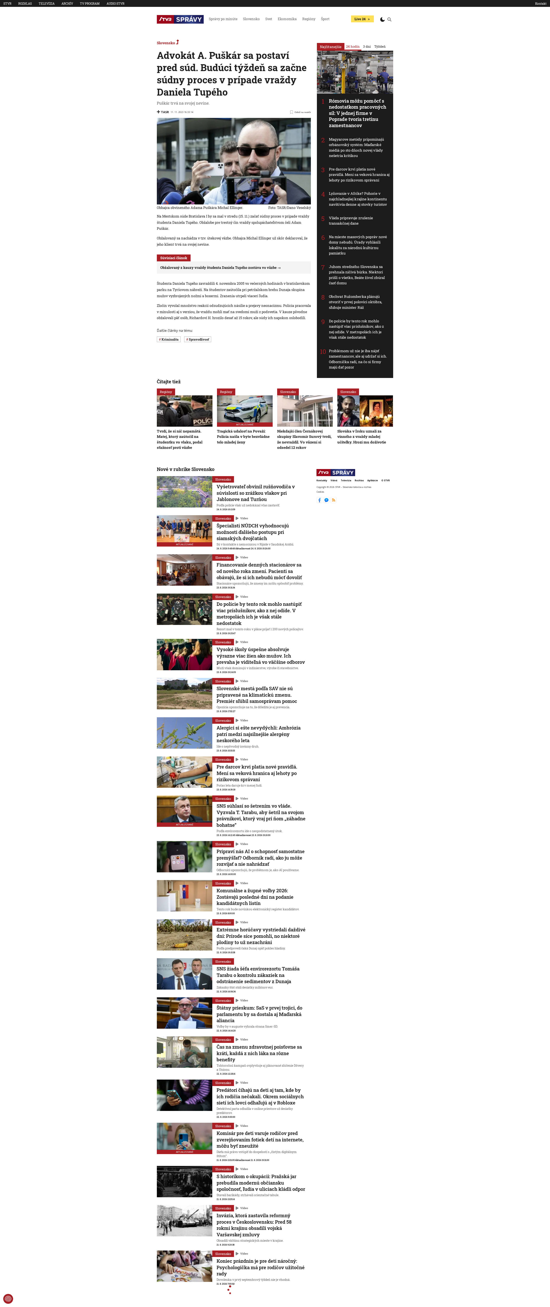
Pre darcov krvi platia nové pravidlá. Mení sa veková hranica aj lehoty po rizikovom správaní (359, 175)
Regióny (308, 19)
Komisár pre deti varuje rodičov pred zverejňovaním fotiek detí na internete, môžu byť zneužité (260, 1139)
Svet (268, 19)
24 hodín (353, 46)
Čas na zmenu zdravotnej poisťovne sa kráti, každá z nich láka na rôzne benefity (259, 1053)
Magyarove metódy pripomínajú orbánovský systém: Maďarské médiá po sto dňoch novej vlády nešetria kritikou (356, 147)
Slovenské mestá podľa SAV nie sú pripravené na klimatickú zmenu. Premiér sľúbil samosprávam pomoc (257, 694)
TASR (165, 112)
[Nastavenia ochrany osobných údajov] (8, 1299)
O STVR (385, 480)
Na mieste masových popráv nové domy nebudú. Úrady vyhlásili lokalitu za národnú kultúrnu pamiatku (358, 245)
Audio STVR (115, 4)
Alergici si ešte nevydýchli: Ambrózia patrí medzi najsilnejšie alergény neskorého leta (259, 734)
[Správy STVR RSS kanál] (333, 502)
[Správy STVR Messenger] (326, 502)
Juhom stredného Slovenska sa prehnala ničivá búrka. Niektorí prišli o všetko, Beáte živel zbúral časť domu (357, 275)
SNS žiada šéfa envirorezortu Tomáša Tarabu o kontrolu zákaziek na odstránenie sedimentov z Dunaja (258, 975)
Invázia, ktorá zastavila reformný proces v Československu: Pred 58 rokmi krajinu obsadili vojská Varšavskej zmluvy (254, 1225)
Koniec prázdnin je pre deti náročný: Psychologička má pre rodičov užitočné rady (261, 1267)
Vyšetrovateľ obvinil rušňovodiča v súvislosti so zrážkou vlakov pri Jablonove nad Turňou (256, 492)
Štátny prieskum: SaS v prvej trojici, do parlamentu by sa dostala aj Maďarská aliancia (259, 1014)
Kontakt (541, 4)
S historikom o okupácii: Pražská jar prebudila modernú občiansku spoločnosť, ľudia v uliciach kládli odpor (261, 1182)
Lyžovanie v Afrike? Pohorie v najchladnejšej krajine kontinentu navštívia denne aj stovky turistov (358, 199)
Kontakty (321, 480)
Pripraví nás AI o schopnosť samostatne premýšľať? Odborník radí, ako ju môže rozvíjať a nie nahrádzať (261, 857)
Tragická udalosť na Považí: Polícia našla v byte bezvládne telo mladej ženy (243, 436)
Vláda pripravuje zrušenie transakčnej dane (351, 220)
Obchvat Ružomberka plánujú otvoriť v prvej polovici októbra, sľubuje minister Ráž (355, 302)
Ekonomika (287, 19)
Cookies (320, 492)
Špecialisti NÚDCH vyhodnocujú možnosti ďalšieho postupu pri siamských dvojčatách (253, 531)
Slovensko (251, 19)
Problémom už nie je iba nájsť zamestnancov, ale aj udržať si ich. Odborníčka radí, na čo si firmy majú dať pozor (358, 359)
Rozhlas (25, 4)
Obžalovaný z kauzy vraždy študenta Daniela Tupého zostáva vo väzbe (218, 267)
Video (244, 518)
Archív (67, 4)
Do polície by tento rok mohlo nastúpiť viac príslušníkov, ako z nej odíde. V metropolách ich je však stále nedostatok (356, 329)
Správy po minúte (223, 19)
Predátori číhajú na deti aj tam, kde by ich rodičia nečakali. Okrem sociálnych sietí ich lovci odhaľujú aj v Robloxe (260, 1096)
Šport (325, 19)
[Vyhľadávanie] (389, 19)
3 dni (367, 46)
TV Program (90, 4)
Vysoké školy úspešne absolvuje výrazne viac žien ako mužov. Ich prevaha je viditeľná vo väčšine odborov (261, 655)
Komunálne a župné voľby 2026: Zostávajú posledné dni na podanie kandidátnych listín (255, 896)
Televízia (47, 4)
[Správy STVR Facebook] (320, 502)
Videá (334, 480)
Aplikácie (372, 480)
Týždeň (380, 46)
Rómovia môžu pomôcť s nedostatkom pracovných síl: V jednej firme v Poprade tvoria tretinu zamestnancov (357, 113)
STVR (7, 4)
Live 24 (359, 19)
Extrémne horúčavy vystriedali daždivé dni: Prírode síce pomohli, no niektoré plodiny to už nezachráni (261, 935)
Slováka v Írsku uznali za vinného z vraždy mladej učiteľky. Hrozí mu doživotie (361, 436)
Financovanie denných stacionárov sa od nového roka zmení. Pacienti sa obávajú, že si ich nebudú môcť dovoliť (259, 571)
